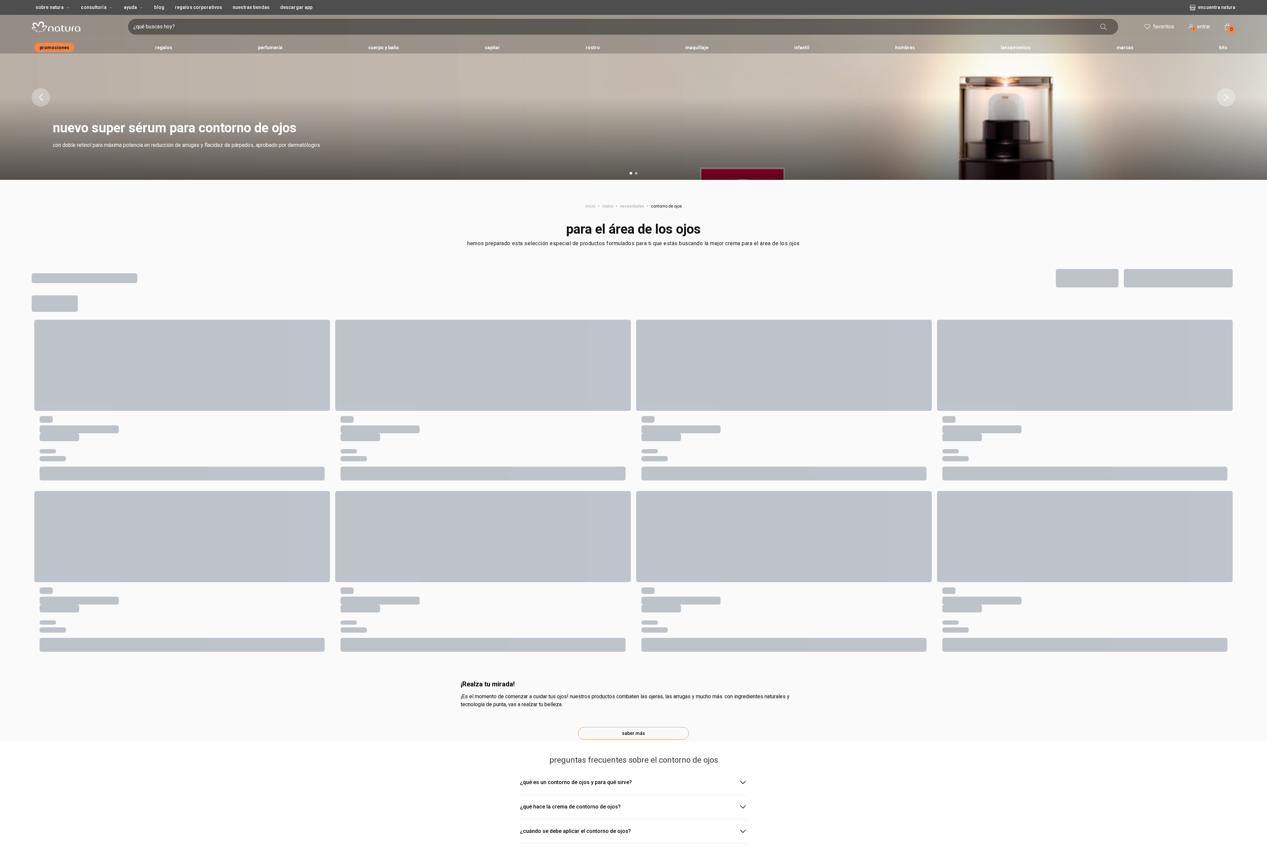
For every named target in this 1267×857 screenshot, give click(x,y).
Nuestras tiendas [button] (251, 7)
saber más (633, 733)
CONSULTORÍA (93, 7)
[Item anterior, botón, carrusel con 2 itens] (41, 97)
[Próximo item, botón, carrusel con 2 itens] (1226, 97)
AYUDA (130, 7)
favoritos (1163, 26)
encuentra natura (1216, 7)
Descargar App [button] (296, 7)
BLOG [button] (159, 7)
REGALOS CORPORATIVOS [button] (198, 7)
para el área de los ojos (633, 229)
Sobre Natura (50, 7)
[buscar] (1104, 26)
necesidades (632, 206)
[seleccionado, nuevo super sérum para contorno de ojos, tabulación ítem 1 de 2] (631, 173)
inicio (590, 206)
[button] (633, 97)
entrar (1202, 27)
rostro (607, 206)
